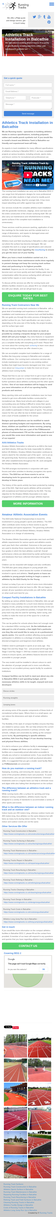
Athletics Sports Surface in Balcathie (18, 1189)
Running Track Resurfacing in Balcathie (20, 1197)
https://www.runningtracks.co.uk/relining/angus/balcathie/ (27, 883)
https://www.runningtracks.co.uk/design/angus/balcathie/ (27, 902)
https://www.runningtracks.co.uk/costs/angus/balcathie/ (26, 912)
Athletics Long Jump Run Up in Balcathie (20, 1210)
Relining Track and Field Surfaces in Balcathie (22, 1200)
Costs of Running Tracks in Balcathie (19, 1208)
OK (43, 969)
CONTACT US (28, 946)
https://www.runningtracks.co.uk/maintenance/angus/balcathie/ (29, 853)
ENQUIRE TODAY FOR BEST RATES (28, 297)
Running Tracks (46, 1213)
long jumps (19, 368)
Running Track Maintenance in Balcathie (20, 1192)
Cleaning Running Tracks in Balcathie (19, 1202)
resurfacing (40, 250)
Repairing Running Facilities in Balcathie (20, 1195)
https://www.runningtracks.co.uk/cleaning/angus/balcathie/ (27, 892)
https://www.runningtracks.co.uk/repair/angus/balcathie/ (26, 863)
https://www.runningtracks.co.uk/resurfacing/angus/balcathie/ (29, 873)
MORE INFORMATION (28, 503)
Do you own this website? (17, 969)
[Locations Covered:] (3, 4)
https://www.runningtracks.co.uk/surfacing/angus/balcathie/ (28, 844)
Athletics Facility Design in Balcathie (18, 1205)
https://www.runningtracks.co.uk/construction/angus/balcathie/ (29, 834)
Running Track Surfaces (13, 1184)
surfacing (33, 345)
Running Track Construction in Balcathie (20, 1187)
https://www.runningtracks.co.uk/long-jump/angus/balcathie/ (28, 922)
